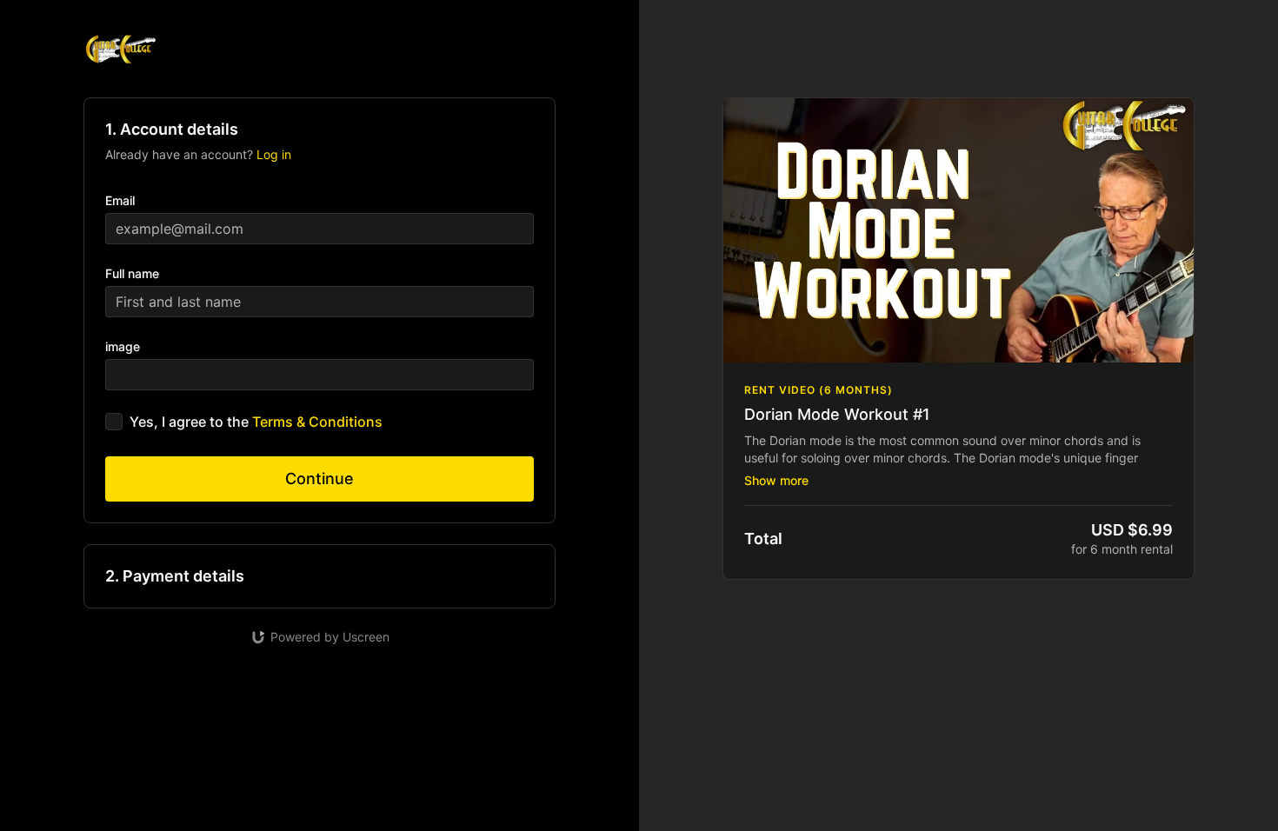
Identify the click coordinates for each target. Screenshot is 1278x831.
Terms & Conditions (317, 421)
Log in (273, 154)
